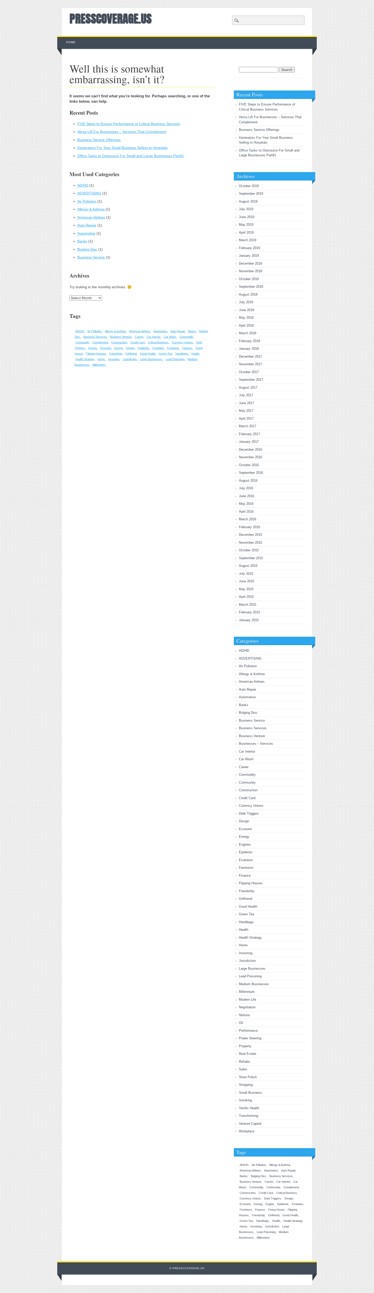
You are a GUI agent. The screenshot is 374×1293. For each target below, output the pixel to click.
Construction (119, 342)
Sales (243, 1069)
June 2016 (246, 496)
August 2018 (248, 294)
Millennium (98, 364)
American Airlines (91, 217)
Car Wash (170, 336)
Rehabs (244, 1061)
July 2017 (246, 395)
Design (92, 347)
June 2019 (246, 217)
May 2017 (246, 411)
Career (139, 336)
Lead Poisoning (175, 359)
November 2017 (250, 364)
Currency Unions (182, 342)
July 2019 (246, 209)
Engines (245, 844)
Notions (244, 1015)
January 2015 (249, 620)
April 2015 (246, 597)
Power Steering (250, 1038)
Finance (187, 347)
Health (195, 353)
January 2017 (249, 442)
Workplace (246, 1131)
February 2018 (249, 341)
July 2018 (246, 302)
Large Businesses (151, 359)
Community (82, 342)
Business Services (95, 336)
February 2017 (249, 434)
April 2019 (246, 232)
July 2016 (246, 488)
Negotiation (247, 1007)
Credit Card (137, 342)
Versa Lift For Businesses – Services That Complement (121, 132)
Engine (130, 347)
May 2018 (246, 318)
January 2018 (249, 349)
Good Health (147, 353)
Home (71, 42)
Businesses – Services (256, 744)
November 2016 (250, 457)
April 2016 (246, 511)
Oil (241, 1023)
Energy (118, 347)
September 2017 (251, 380)
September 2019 (251, 193)
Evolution (158, 347)
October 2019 (249, 186)
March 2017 (247, 426)
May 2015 (246, 589)
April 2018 (246, 325)
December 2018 (250, 263)
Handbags (181, 353)
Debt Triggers (249, 813)
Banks (82, 241)
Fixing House (276, 1209)
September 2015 (251, 558)
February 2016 (249, 527)
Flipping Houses (96, 353)
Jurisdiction (130, 359)
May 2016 (246, 504)
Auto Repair (86, 225)
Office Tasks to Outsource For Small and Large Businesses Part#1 (130, 156)
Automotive (86, 233)
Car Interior (153, 336)
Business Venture (121, 336)
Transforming (248, 1116)
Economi (105, 347)
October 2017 (249, 372)
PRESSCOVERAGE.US (110, 18)
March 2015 (247, 604)
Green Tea (165, 353)
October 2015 (249, 550)
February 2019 (249, 248)
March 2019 (247, 240)
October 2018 (249, 279)
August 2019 (248, 201)
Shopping (246, 1085)
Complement (100, 342)
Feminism (173, 347)
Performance (248, 1030)
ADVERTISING (89, 193)
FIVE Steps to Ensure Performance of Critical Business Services (128, 124)
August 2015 (248, 566)
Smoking (245, 1100)
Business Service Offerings (99, 140)
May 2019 (246, 224)
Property (245, 1046)
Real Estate (247, 1054)
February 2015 (249, 612)
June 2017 (246, 403)
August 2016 (248, 480)
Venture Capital (250, 1123)
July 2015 (246, 573)
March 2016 (247, 519)
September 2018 (251, 286)
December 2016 (250, 449)
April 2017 (246, 418)
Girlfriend (131, 353)
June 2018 (246, 310)
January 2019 (249, 255)
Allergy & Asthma (91, 209)
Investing (113, 359)
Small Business (250, 1092)
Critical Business (158, 342)
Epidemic (143, 347)
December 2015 (250, 535)
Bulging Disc (87, 249)
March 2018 (247, 333)
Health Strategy (84, 359)
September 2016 (251, 473)
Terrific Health (249, 1108)
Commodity (186, 336)
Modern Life (247, 999)
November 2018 (250, 271)
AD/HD (82, 185)
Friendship (115, 353)
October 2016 (249, 465)
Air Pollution (86, 201)
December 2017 (250, 356)
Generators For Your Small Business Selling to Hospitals (122, 148)
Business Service (91, 257)
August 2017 (248, 387)
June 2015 (246, 581)
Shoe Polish (248, 1077)
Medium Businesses (254, 984)
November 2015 (250, 542)
